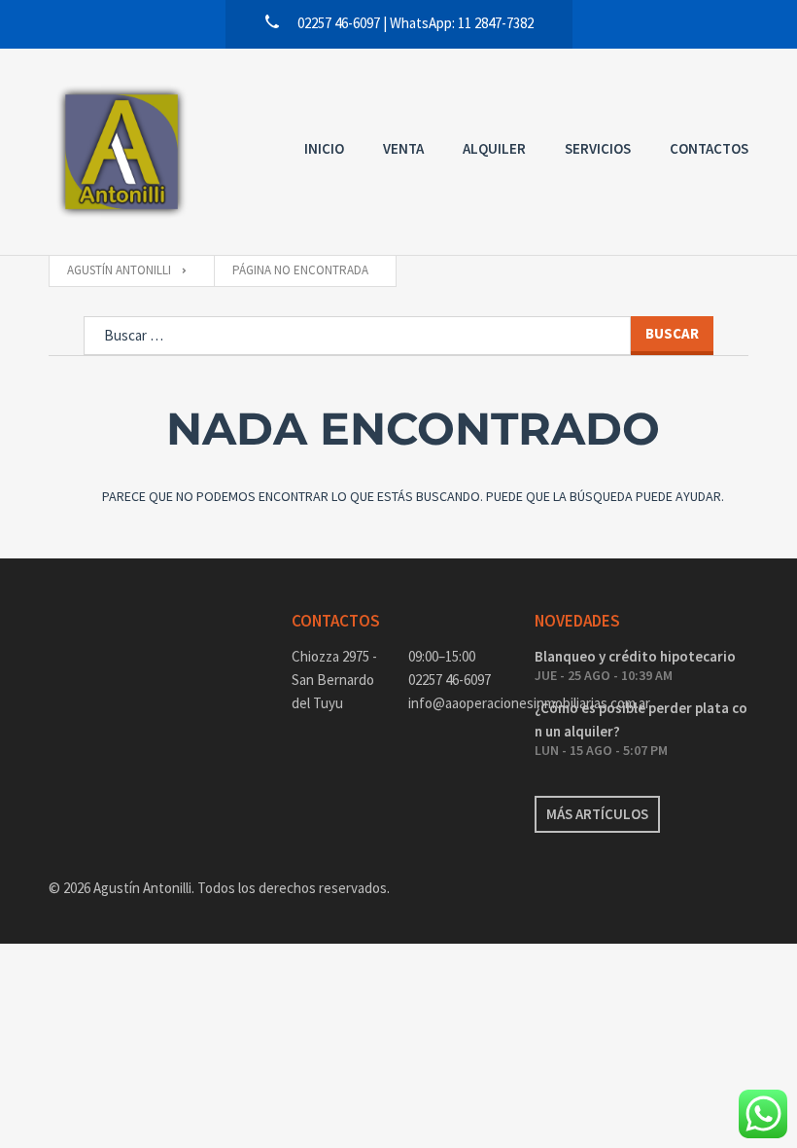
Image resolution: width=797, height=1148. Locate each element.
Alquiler (494, 148)
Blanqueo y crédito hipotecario (635, 656)
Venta (403, 148)
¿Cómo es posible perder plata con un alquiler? (641, 719)
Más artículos (597, 814)
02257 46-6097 (449, 679)
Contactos (709, 148)
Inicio (324, 148)
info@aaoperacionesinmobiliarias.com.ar (456, 703)
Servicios (598, 148)
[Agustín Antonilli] (121, 152)
